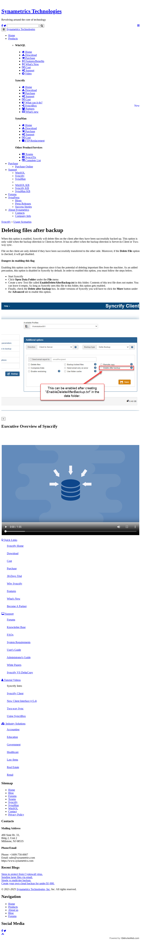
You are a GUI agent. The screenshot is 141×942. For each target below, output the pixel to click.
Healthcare (13, 752)
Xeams (29, 154)
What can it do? (33, 102)
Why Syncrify (14, 583)
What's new (32, 111)
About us (13, 910)
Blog (11, 792)
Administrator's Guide (19, 657)
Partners (29, 108)
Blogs (18, 200)
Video (28, 73)
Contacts (20, 212)
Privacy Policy (16, 814)
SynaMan (20, 178)
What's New (32, 64)
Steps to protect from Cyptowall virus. (22, 874)
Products (13, 38)
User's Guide (14, 649)
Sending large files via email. (17, 877)
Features (11, 591)
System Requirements (18, 642)
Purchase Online (24, 166)
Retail (10, 774)
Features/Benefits (34, 61)
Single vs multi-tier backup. (16, 880)
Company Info (23, 216)
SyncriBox (30, 105)
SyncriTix (30, 157)
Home (11, 35)
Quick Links (10, 540)
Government (13, 744)
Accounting (13, 729)
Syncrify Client (15, 693)
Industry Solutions (15, 723)
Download (31, 55)
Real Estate (13, 767)
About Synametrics (18, 209)
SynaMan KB (22, 191)
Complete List (33, 160)
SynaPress (13, 197)
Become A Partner (17, 606)
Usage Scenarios (22, 221)
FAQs (10, 634)
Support (29, 70)
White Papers (14, 664)
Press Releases (23, 203)
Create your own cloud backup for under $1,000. (28, 883)
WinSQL (20, 172)
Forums (12, 194)
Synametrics (31, 11)
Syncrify (19, 175)
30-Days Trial (14, 576)
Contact (12, 811)
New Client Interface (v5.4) (22, 701)
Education (12, 737)
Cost (28, 67)
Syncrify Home (15, 545)
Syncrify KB (22, 188)
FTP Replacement (34, 140)
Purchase (30, 58)
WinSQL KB (22, 185)
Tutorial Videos (12, 680)
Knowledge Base (16, 627)
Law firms (12, 759)
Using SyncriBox (16, 716)
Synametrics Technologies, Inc (33, 889)
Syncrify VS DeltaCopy (20, 672)
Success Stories (23, 206)
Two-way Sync (15, 708)
